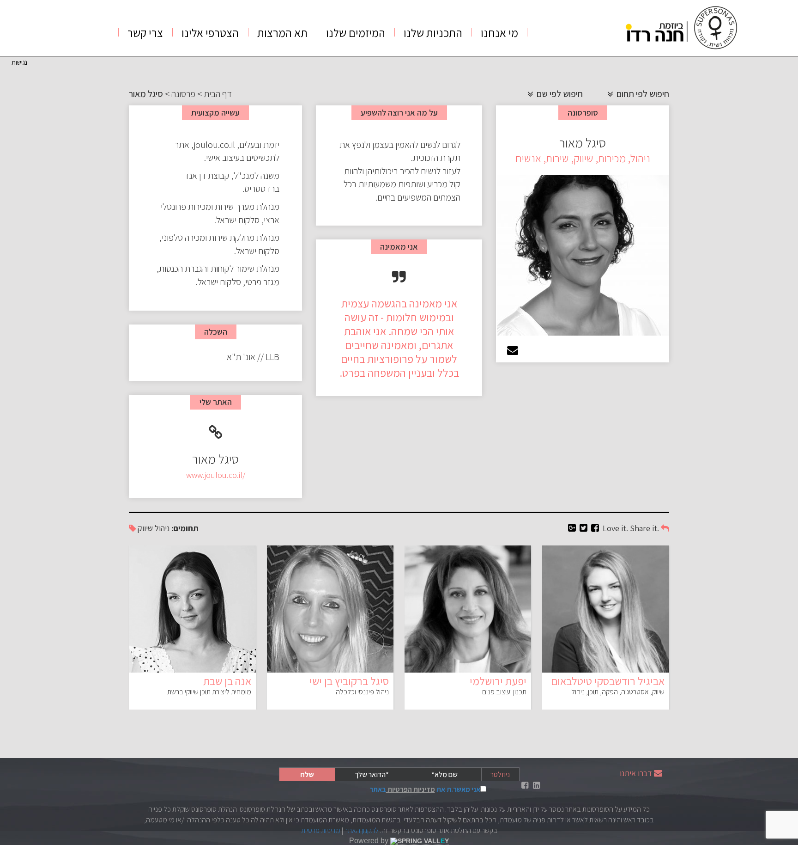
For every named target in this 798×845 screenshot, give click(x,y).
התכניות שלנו (433, 32)
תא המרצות (282, 32)
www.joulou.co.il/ (215, 475)
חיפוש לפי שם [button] (559, 93)
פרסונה (183, 94)
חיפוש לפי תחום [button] (642, 93)
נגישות (19, 62)
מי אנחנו (499, 32)
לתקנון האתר (362, 830)
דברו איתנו (636, 773)
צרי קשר (145, 32)
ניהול (162, 528)
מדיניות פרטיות (320, 830)
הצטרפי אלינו (210, 32)
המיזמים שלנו (355, 32)
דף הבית (218, 94)
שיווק (145, 528)
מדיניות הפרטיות (410, 789)
